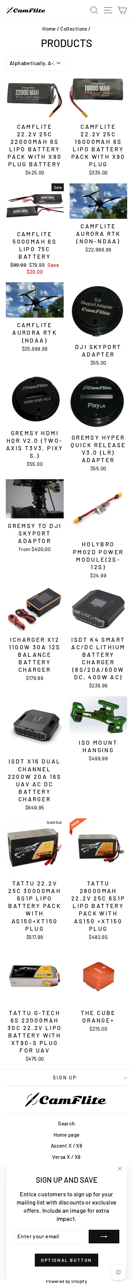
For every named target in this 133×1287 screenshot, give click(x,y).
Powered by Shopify (66, 1281)
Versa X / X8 (66, 1157)
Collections (73, 29)
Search (66, 1123)
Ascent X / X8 (67, 1145)
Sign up (65, 1077)
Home (49, 29)
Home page (67, 1135)
